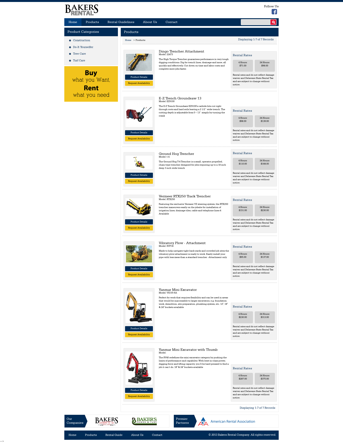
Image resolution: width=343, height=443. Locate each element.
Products (92, 22)
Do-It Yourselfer (83, 47)
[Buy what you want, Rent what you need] (91, 84)
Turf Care (79, 60)
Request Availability (139, 83)
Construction (81, 40)
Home (73, 22)
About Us (150, 22)
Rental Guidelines (121, 22)
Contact (172, 22)
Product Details (139, 77)
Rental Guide (114, 435)
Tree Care (79, 53)
